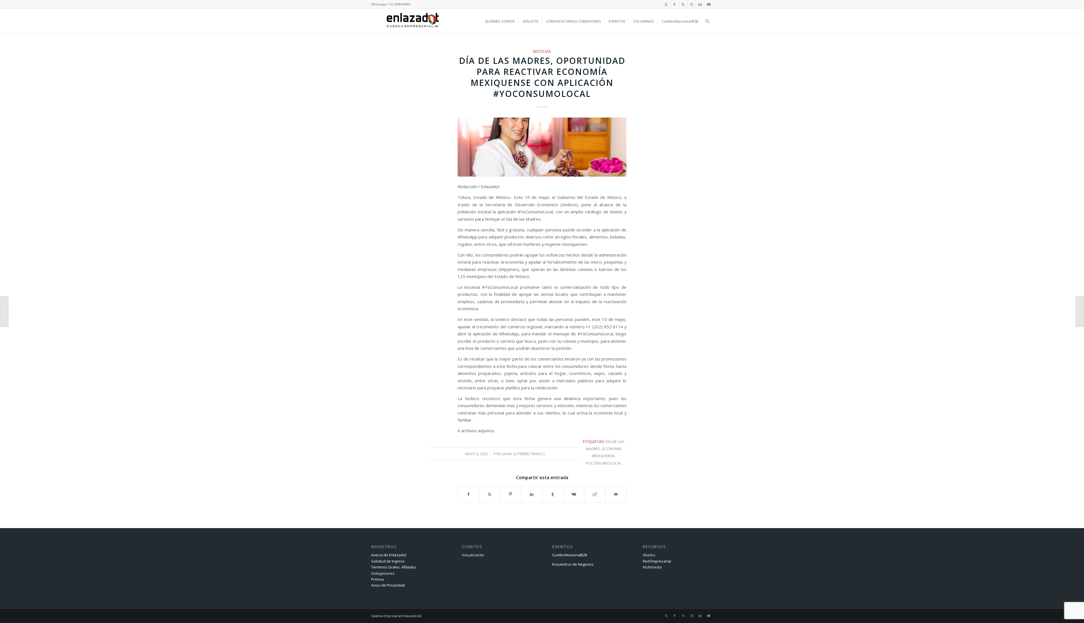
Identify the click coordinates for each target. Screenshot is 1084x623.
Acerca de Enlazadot (388, 554)
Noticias (542, 51)
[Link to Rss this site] (683, 4)
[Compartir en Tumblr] (552, 494)
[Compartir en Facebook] (468, 494)
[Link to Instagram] (691, 4)
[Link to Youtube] (708, 4)
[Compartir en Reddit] (594, 494)
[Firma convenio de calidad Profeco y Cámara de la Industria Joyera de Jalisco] (1079, 311)
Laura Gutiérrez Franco (523, 453)
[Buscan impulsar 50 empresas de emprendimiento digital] (4, 311)
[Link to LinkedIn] (700, 4)
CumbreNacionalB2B (569, 554)
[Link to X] (666, 4)
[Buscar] (707, 21)
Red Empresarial (657, 561)
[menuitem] (500, 21)
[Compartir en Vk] (573, 494)
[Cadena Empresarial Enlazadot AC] (412, 21)
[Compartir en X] (489, 494)
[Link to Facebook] (674, 4)
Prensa (377, 579)
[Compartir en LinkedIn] (531, 494)
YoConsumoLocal (603, 463)
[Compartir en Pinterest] (510, 494)
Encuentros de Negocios (573, 564)
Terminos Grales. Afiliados (393, 567)
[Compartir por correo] (616, 494)
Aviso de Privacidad (388, 585)
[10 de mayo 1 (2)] (542, 147)
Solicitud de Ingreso (388, 561)
